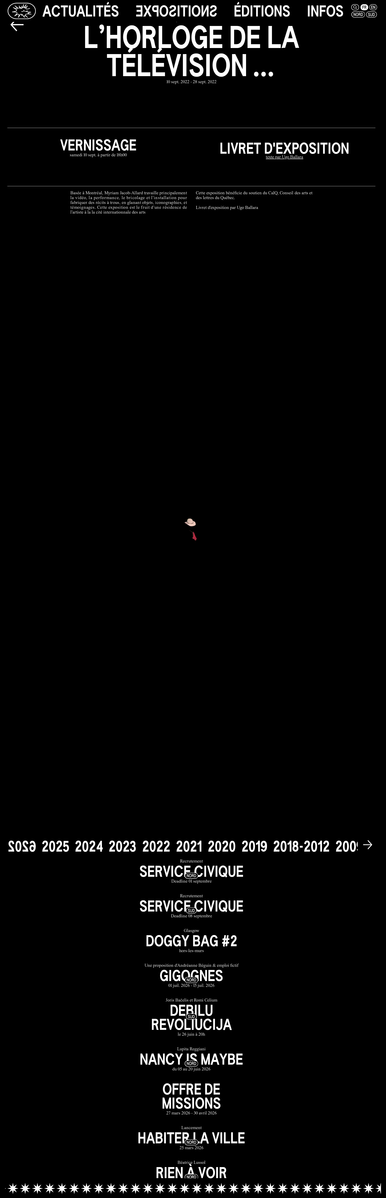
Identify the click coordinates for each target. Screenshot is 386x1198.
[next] (368, 845)
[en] (373, 7)
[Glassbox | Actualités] (21, 11)
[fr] (364, 7)
